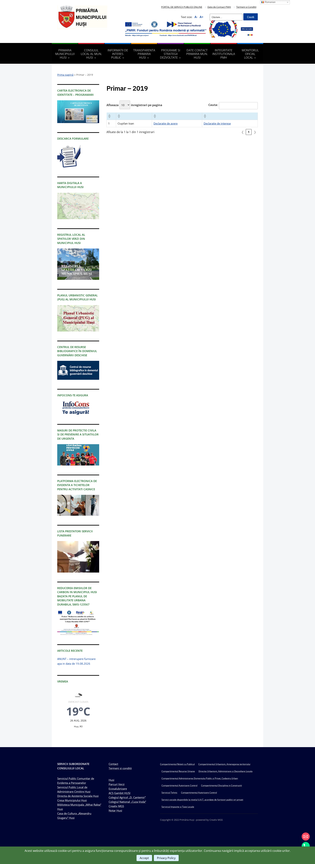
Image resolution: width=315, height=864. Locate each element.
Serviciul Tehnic (169, 792)
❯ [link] (255, 132)
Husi (111, 780)
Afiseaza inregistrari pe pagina (134, 105)
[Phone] (306, 846)
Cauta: (213, 104)
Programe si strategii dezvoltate (170, 54)
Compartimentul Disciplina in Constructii (221, 785)
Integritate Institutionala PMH (223, 54)
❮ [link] (242, 132)
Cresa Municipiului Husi (72, 800)
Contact (113, 764)
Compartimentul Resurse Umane (178, 771)
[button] (109, 116)
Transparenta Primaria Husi (144, 54)
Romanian (269, 2)
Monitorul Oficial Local (250, 54)
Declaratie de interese (217, 123)
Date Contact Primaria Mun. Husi (197, 54)
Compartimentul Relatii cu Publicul (177, 764)
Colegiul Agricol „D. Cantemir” (127, 797)
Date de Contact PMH (219, 7)
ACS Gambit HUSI (119, 793)
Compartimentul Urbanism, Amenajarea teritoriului (224, 764)
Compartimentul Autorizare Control (179, 785)
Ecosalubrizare (118, 788)
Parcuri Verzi (117, 784)
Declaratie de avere (165, 123)
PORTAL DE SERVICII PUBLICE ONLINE (181, 7)
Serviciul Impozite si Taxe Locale (178, 806)
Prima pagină (65, 74)
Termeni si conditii (120, 768)
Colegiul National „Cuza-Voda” (127, 802)
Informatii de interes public (118, 54)
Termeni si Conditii (246, 7)
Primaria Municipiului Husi (65, 54)
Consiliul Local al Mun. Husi (91, 54)
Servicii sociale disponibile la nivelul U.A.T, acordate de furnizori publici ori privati (202, 799)
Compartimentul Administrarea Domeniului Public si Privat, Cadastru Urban (200, 778)
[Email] (306, 837)
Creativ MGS (116, 806)
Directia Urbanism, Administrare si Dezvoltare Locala (225, 771)
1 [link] (249, 132)
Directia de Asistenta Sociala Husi (78, 796)
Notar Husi (115, 810)
